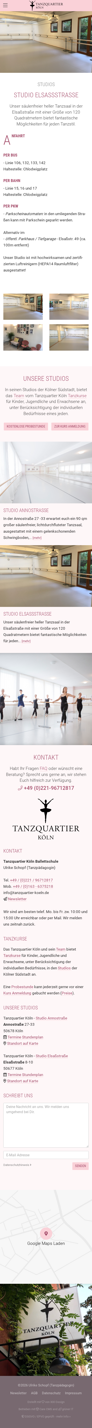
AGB (34, 1393)
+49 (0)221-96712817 (48, 788)
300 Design (57, 1402)
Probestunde (22, 987)
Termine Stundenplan (25, 1037)
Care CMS (45, 1409)
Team (19, 395)
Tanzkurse (77, 395)
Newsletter (17, 899)
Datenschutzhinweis (16, 1165)
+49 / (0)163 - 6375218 (33, 886)
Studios (46, 84)
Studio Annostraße (26, 510)
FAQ (43, 768)
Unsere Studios (46, 378)
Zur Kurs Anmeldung (70, 426)
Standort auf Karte (22, 1043)
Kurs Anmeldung (17, 993)
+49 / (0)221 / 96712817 (31, 880)
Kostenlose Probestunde (26, 426)
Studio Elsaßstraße (46, 95)
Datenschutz (51, 1393)
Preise (67, 993)
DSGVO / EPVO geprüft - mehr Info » (47, 1416)
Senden (80, 1166)
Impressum (73, 1393)
